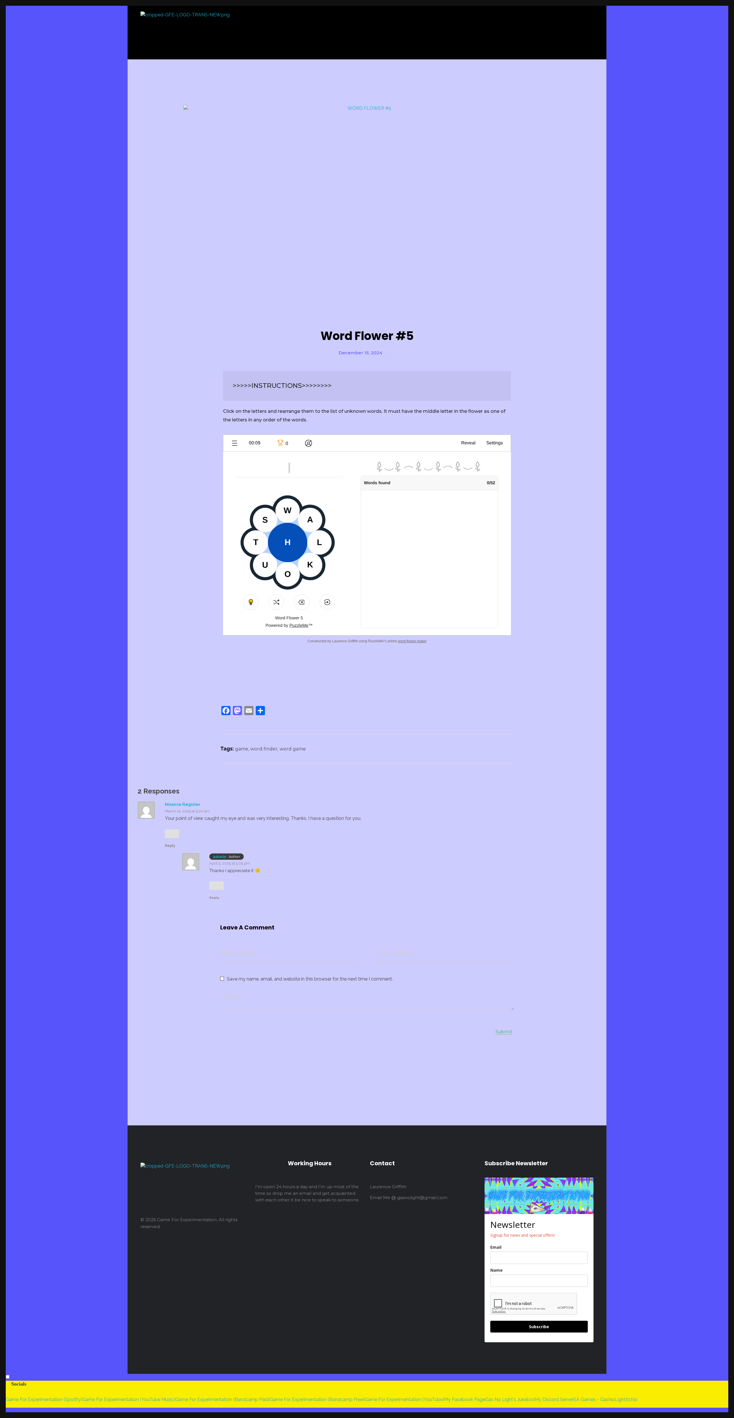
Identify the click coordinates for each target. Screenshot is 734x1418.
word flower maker (412, 641)
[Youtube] (207, 1246)
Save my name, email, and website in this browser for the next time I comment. (310, 979)
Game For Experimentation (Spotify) (44, 1399)
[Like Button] (393, 353)
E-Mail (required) (395, 952)
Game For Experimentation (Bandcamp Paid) (222, 1399)
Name (496, 1270)
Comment (231, 997)
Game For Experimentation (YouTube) (404, 1399)
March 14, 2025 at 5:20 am (187, 811)
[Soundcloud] (195, 1246)
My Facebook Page (464, 1399)
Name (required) (239, 952)
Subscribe (539, 1326)
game (241, 749)
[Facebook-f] (170, 1246)
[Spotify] (183, 1246)
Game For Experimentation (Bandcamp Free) (317, 1399)
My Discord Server (554, 1399)
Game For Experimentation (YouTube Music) (128, 1399)
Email (495, 1247)
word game (293, 749)
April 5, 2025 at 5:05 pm (229, 863)
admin (219, 856)
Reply (170, 846)
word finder (264, 749)
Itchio (631, 1399)
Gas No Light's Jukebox (510, 1399)
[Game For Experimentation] (287, 32)
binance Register (182, 804)
